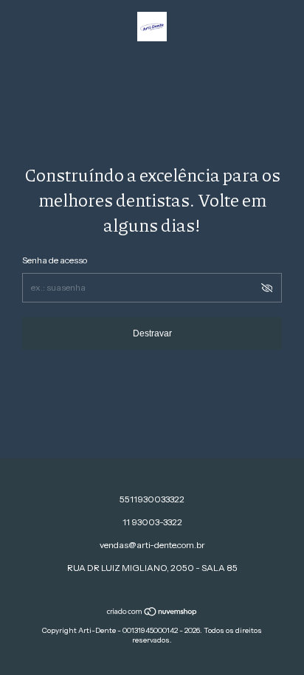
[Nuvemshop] (152, 613)
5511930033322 (152, 499)
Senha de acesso (54, 260)
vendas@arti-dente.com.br (152, 544)
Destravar (152, 333)
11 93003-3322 (152, 521)
